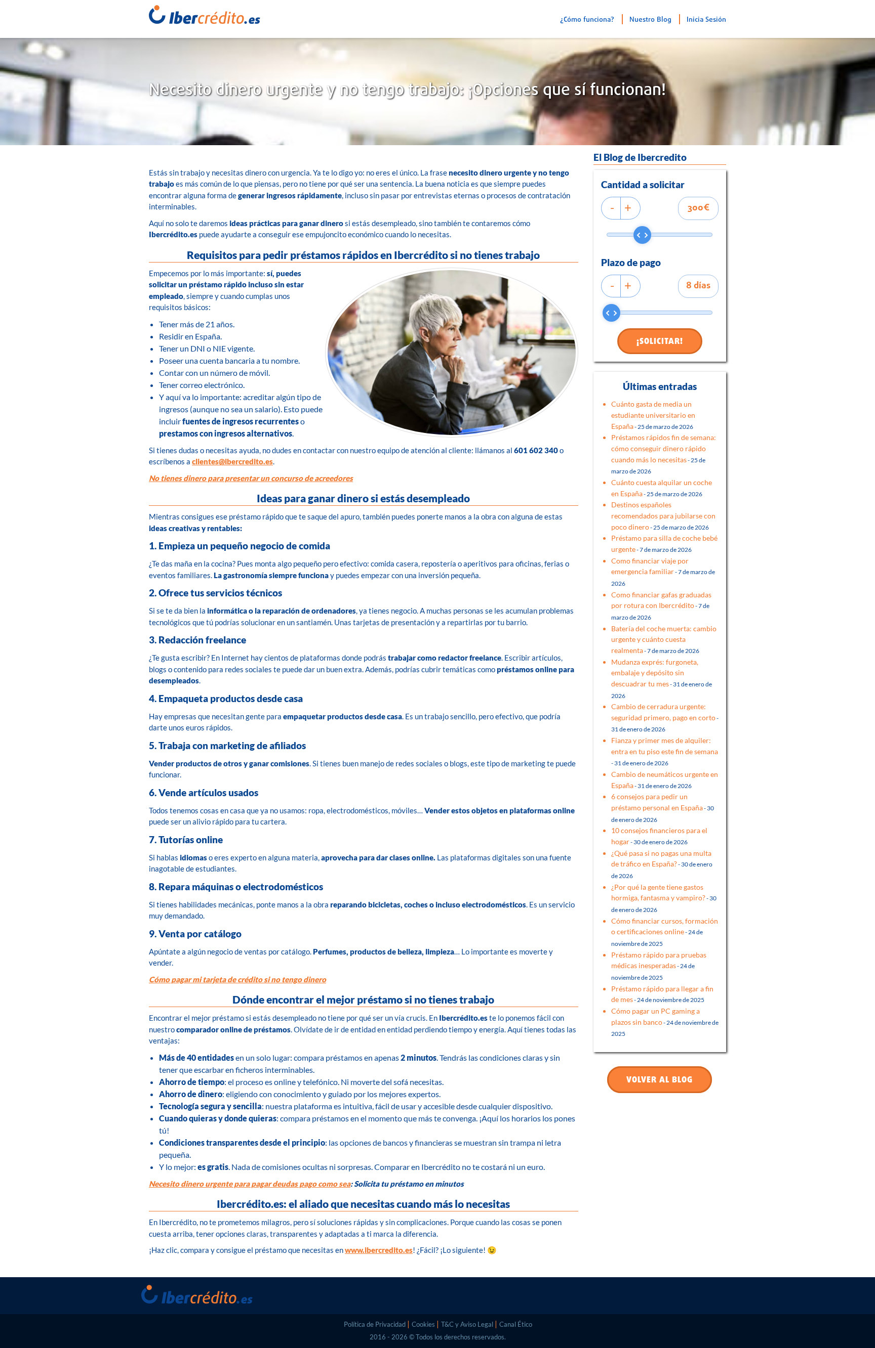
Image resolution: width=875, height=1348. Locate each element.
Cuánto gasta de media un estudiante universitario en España (653, 415)
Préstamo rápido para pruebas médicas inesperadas (658, 965)
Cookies (423, 1324)
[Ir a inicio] (192, 12)
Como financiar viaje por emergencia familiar (663, 571)
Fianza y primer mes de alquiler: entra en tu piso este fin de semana (664, 751)
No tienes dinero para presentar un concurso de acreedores (251, 478)
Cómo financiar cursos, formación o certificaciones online (664, 932)
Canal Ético (515, 1324)
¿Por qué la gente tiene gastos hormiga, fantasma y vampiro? (664, 898)
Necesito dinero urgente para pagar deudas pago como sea (249, 1183)
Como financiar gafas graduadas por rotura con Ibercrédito (661, 605)
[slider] (642, 235)
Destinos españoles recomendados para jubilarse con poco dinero (663, 515)
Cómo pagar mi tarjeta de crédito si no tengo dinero (237, 979)
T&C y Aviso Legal (467, 1324)
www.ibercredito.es (379, 1249)
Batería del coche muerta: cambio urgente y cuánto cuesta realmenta (664, 639)
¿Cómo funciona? (587, 20)
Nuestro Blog (650, 20)
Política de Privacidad (375, 1324)
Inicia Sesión (706, 20)
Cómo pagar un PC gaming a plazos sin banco (665, 1022)
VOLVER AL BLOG (659, 1080)
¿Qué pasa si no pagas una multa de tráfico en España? (661, 864)
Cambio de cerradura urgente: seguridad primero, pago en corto (665, 717)
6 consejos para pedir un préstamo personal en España (662, 807)
